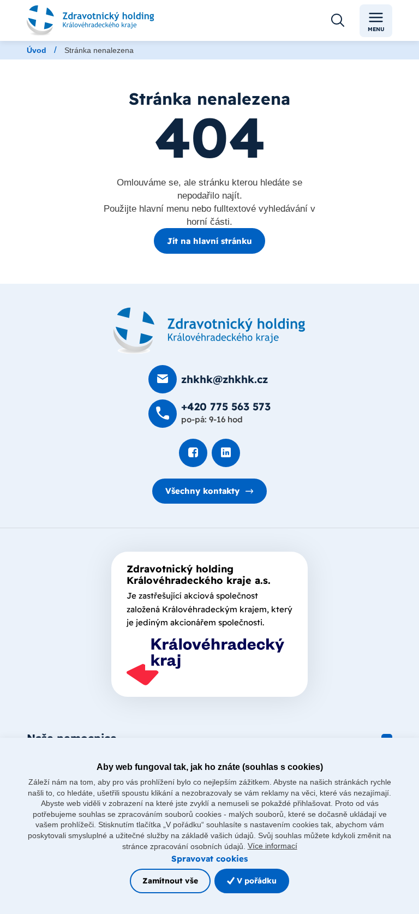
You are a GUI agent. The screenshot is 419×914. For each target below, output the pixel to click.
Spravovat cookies (209, 858)
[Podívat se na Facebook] (193, 453)
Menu (376, 29)
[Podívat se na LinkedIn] (226, 453)
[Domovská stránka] (209, 330)
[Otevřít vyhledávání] (337, 20)
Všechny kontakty (202, 491)
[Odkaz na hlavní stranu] (90, 20)
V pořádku (256, 881)
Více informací (272, 845)
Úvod (36, 50)
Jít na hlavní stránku (209, 241)
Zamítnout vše (170, 881)
